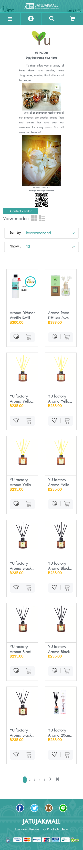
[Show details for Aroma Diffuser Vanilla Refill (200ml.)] (22, 285)
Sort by (15, 233)
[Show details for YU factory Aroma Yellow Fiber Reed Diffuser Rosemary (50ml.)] (22, 452)
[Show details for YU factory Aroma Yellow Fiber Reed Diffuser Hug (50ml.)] (60, 368)
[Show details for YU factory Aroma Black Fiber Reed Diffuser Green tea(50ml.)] (60, 535)
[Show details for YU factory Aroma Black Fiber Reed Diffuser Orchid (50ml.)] (22, 702)
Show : (15, 246)
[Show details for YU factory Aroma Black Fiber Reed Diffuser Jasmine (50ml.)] (22, 619)
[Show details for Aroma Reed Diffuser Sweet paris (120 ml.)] (60, 285)
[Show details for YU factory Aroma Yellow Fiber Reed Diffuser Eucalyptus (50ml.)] (22, 368)
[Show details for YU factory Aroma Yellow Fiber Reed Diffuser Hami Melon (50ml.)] (60, 452)
